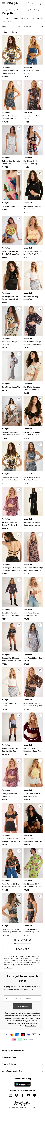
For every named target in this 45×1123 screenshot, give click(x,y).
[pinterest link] (16, 1095)
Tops (31, 10)
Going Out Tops (21, 18)
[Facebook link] (22, 1095)
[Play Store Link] (22, 1084)
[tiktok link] (34, 1095)
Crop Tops (39, 10)
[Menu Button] (3, 3)
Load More (22, 949)
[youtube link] (28, 1095)
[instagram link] (10, 1095)
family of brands (27, 1018)
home (3, 10)
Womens (10, 10)
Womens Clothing (21, 10)
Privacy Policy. (30, 1026)
